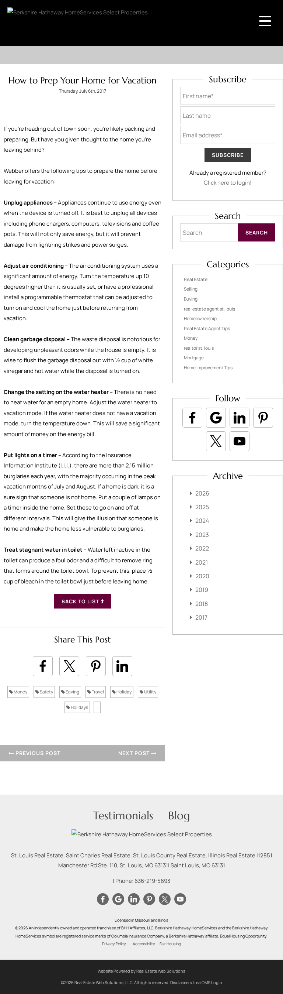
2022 (202, 548)
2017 (201, 617)
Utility (149, 692)
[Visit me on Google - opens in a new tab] (216, 418)
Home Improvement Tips (208, 367)
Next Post (134, 753)
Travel (97, 692)
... (97, 707)
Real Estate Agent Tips (207, 328)
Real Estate (195, 279)
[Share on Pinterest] (96, 666)
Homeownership (200, 318)
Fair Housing (170, 943)
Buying (191, 299)
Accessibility (144, 943)
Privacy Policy (114, 943)
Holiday (124, 692)
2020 (202, 576)
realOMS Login (208, 982)
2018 (201, 604)
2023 (202, 535)
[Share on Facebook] (43, 666)
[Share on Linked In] (122, 666)
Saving (72, 692)
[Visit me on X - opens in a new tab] (216, 441)
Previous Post (37, 753)
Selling (191, 289)
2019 (201, 590)
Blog (179, 815)
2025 (202, 507)
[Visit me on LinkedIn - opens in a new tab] (239, 418)
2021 (201, 562)
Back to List (81, 601)
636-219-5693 (152, 881)
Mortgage (194, 357)
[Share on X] (69, 666)
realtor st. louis (199, 348)
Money (20, 692)
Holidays (79, 707)
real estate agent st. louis (209, 309)
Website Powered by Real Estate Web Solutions (141, 971)
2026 (202, 493)
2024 (202, 521)
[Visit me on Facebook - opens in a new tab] (192, 418)
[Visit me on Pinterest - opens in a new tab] (263, 418)
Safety (46, 692)
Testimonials (123, 815)
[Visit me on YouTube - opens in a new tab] (239, 441)
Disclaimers (181, 982)
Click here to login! (228, 182)
